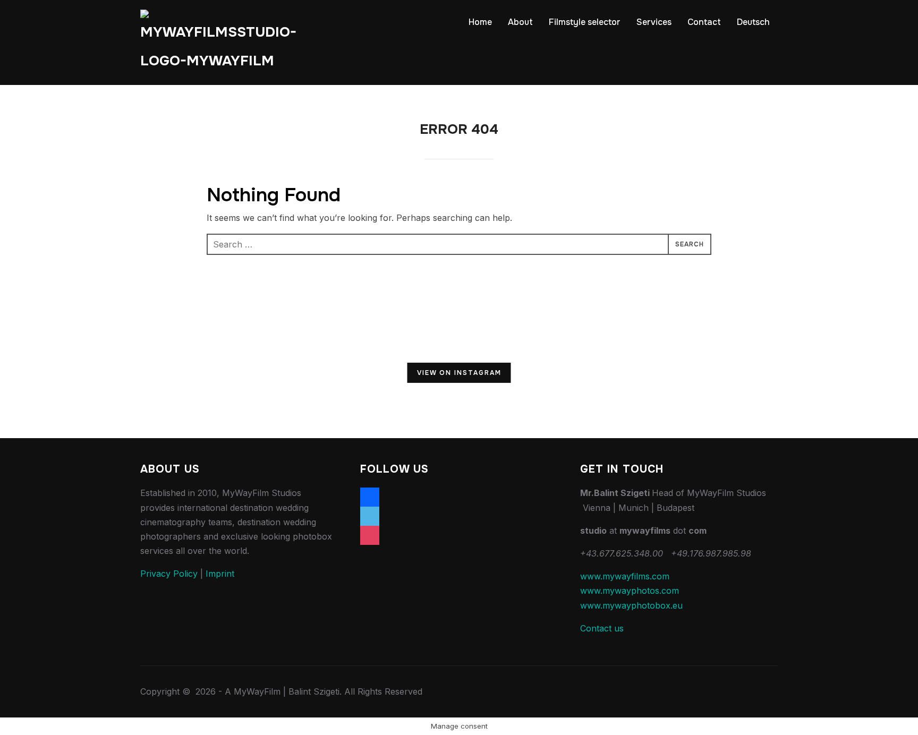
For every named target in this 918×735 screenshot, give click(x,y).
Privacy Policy (169, 573)
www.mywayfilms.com (624, 576)
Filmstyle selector (584, 22)
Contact (704, 22)
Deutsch (753, 22)
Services (654, 22)
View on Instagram (459, 373)
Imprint (220, 573)
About (520, 22)
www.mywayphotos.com (629, 590)
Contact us (602, 628)
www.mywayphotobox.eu (631, 605)
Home (480, 22)
